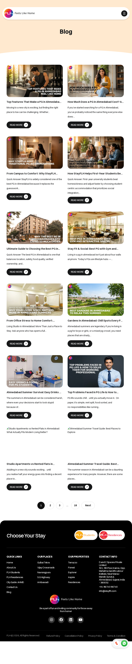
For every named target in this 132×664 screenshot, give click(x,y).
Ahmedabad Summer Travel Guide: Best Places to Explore (92, 463)
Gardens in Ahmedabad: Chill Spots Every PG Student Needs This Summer (95, 320)
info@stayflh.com (107, 590)
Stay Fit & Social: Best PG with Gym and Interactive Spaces (92, 248)
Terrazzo (72, 562)
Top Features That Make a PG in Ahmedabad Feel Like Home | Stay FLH (34, 101)
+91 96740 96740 (108, 586)
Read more (16, 124)
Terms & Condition (116, 635)
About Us (11, 567)
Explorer (72, 572)
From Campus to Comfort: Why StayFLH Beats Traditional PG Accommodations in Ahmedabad (32, 173)
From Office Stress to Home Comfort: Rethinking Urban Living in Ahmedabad (30, 320)
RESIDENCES (77, 13)
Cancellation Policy (74, 635)
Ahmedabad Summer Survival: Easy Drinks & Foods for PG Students (34, 392)
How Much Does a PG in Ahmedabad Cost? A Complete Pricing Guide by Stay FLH (95, 101)
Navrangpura (43, 572)
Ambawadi (42, 582)
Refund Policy (53, 635)
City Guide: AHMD (15, 582)
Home (10, 562)
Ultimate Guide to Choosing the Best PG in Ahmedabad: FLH (32, 248)
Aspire (71, 577)
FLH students (13, 572)
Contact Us (12, 587)
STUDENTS (57, 13)
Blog (9, 592)
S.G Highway (43, 577)
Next (88, 505)
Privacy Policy (95, 635)
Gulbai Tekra (43, 562)
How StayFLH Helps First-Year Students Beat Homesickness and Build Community (95, 173)
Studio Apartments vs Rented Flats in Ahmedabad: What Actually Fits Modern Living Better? (31, 463)
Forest (71, 567)
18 (75, 505)
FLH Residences (15, 577)
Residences (74, 582)
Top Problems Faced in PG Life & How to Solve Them (92, 392)
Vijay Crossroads (46, 567)
